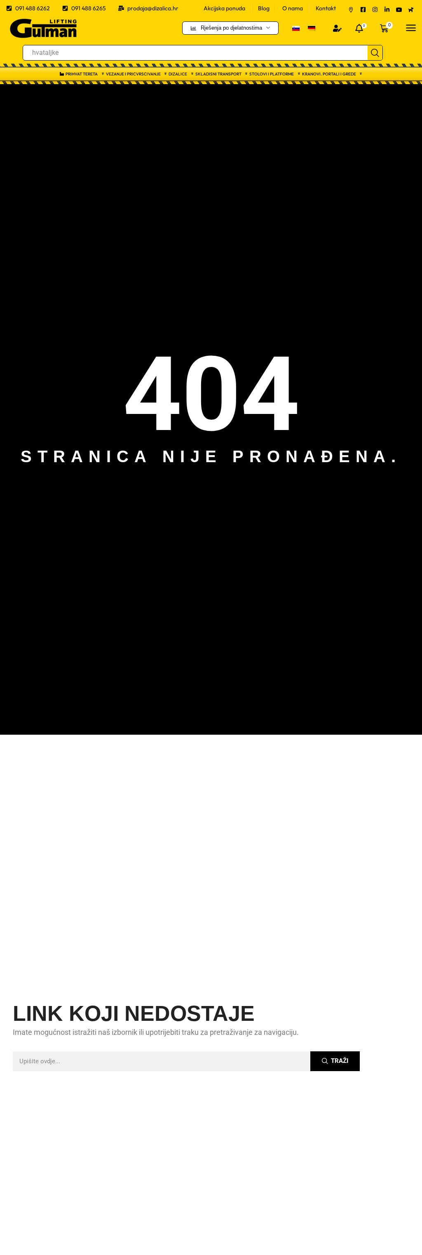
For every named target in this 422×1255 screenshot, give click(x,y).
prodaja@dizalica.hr (152, 8)
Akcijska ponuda (224, 8)
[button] (337, 28)
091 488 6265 (88, 8)
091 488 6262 (32, 8)
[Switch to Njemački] (311, 28)
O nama (292, 8)
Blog (264, 8)
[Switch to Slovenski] (296, 28)
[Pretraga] (375, 52)
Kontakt (326, 8)
